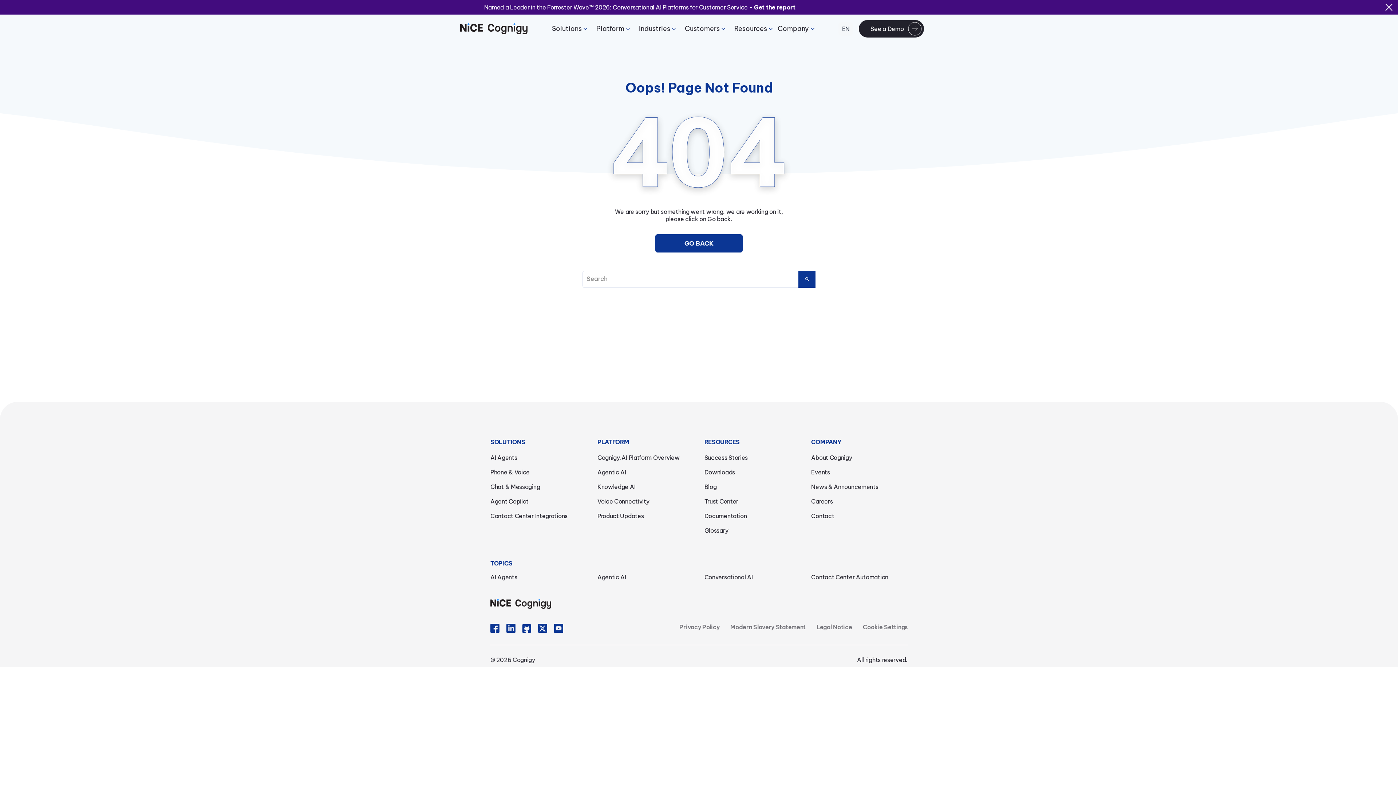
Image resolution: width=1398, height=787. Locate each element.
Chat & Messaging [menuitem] (515, 486)
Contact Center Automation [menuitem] (849, 577)
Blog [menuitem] (710, 486)
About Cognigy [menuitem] (831, 457)
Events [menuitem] (820, 472)
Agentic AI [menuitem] (611, 472)
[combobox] (699, 279)
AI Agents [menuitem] (503, 457)
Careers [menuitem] (822, 501)
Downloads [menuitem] (719, 472)
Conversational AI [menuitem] (728, 577)
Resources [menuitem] (750, 28)
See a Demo (887, 28)
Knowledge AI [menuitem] (616, 486)
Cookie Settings (885, 627)
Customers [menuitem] (702, 28)
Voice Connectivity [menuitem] (623, 501)
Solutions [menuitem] (567, 28)
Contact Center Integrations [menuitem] (529, 516)
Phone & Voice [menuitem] (510, 472)
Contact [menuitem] (822, 516)
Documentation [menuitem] (725, 516)
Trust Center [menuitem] (721, 501)
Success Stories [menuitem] (726, 457)
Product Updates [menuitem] (620, 516)
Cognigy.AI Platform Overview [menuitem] (638, 457)
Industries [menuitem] (654, 28)
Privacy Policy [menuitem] (699, 627)
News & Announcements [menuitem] (844, 486)
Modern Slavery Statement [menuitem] (768, 627)
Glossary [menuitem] (716, 530)
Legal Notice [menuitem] (834, 627)
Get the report (774, 7)
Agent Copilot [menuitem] (509, 501)
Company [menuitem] (793, 28)
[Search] (807, 279)
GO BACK (699, 243)
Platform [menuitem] (610, 28)
